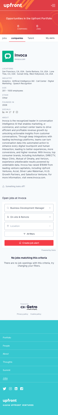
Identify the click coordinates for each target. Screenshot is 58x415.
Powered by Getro (49, 250)
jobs (4, 38)
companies (17, 38)
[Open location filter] (50, 226)
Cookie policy (35, 314)
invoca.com (20, 59)
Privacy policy (22, 314)
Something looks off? (15, 186)
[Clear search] (50, 208)
